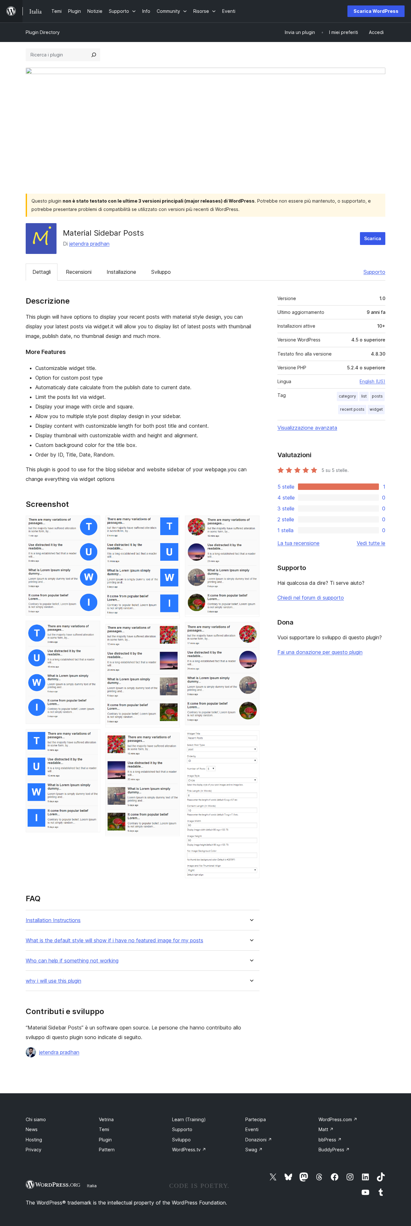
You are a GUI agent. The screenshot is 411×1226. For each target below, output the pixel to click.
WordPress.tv (189, 1149)
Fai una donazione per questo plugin (320, 652)
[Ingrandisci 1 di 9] (91, 524)
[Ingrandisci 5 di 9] (171, 632)
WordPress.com (338, 1119)
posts (377, 396)
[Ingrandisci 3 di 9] (91, 738)
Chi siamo (36, 1119)
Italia (92, 1185)
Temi (104, 1129)
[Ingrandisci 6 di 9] (171, 741)
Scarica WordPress (376, 11)
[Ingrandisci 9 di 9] (251, 739)
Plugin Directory (43, 32)
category (347, 396)
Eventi (251, 1129)
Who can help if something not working (72, 961)
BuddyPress (334, 1149)
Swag (254, 1149)
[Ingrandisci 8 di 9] (251, 630)
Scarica (372, 238)
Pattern (107, 1149)
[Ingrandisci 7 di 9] (251, 524)
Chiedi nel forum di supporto (310, 597)
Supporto (374, 272)
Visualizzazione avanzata (307, 427)
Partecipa (255, 1119)
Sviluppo (161, 272)
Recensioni (79, 272)
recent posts (352, 409)
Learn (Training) (189, 1119)
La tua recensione (298, 543)
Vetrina (106, 1119)
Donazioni (258, 1139)
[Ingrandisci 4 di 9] (171, 524)
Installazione (121, 272)
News (32, 1129)
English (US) (372, 381)
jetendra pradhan (89, 243)
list (364, 396)
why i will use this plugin (53, 981)
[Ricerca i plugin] (93, 54)
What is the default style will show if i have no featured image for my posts (114, 940)
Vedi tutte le (371, 543)
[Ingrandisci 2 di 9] (91, 629)
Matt (326, 1129)
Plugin (105, 1139)
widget (376, 409)
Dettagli (41, 272)
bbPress (330, 1139)
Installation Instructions (53, 920)
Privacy (33, 1149)
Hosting (34, 1139)
